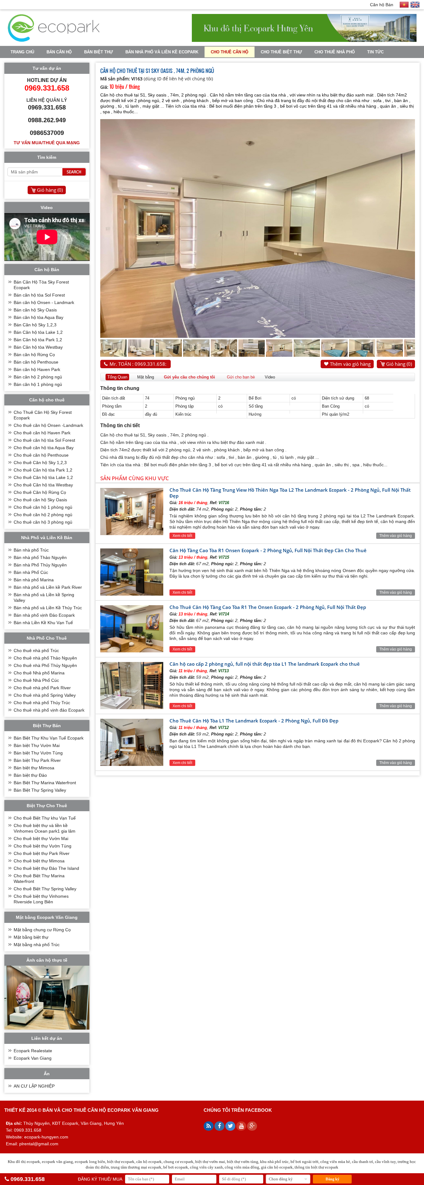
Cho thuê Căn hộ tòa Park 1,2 (43, 469)
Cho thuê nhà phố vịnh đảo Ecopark (49, 710)
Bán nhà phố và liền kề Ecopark (161, 52)
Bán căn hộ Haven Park (37, 369)
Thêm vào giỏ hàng (350, 364)
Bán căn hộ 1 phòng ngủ (38, 384)
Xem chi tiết (182, 536)
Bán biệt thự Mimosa (34, 767)
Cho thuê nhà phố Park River (42, 687)
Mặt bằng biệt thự (31, 937)
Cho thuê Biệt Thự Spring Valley (45, 888)
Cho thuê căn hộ (229, 52)
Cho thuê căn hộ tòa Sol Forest (44, 440)
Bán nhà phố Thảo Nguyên (40, 557)
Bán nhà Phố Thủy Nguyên (40, 564)
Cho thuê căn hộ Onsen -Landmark (48, 425)
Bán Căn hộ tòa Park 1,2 (38, 339)
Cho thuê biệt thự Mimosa (39, 860)
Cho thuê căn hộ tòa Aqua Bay (44, 447)
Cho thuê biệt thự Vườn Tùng (42, 845)
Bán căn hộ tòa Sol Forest (39, 295)
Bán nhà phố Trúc (31, 550)
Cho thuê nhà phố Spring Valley (45, 695)
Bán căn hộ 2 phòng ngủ (38, 376)
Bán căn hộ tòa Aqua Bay (38, 317)
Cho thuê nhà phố (334, 52)
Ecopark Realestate (33, 1050)
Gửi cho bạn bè (241, 377)
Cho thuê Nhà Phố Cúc (36, 680)
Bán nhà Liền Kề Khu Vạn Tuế (43, 622)
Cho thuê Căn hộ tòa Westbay (43, 484)
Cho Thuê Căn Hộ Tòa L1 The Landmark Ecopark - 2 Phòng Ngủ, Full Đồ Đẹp (253, 721)
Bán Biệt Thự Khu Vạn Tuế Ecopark (48, 738)
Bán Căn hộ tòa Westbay (38, 347)
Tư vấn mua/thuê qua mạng (47, 142)
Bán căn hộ (59, 52)
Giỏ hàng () (399, 364)
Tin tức (375, 52)
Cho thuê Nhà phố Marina (39, 672)
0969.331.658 (28, 1179)
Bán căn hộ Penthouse (36, 362)
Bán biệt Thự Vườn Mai (37, 745)
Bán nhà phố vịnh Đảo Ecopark (44, 615)
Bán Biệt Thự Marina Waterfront (45, 782)
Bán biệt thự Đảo (30, 775)
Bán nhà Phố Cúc (31, 572)
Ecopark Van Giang (33, 1058)
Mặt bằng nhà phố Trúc (37, 944)
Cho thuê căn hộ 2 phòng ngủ (43, 514)
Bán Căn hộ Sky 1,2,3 (35, 324)
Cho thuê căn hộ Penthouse (41, 455)
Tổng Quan (117, 377)
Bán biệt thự (98, 52)
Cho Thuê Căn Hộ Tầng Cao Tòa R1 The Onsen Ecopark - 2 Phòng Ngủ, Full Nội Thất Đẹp (267, 607)
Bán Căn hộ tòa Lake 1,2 (38, 332)
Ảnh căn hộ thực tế (46, 960)
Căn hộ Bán (381, 4)
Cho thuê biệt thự (281, 52)
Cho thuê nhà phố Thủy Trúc (42, 702)
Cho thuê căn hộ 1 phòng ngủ (43, 507)
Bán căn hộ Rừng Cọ (34, 354)
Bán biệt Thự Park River (37, 760)
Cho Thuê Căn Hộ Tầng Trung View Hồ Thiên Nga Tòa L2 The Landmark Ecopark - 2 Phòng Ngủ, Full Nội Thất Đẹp (290, 493)
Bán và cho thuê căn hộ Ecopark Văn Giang (101, 1110)
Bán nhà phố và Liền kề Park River (48, 587)
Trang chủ (22, 52)
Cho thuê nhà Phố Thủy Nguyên (45, 665)
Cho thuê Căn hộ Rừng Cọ (40, 492)
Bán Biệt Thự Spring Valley (40, 790)
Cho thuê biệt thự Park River (42, 853)
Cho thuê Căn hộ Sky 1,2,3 (40, 462)
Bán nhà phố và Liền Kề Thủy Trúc (48, 607)
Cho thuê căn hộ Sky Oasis (40, 499)
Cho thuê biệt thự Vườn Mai (41, 838)
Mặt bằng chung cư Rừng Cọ (42, 929)
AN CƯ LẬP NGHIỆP (34, 1086)
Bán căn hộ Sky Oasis (35, 309)
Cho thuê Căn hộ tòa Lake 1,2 (43, 477)
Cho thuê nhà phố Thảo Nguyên (45, 657)
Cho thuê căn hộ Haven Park (42, 432)
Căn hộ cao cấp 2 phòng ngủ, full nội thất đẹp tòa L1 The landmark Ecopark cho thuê (264, 664)
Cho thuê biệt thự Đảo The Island (46, 868)
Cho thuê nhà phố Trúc (36, 650)
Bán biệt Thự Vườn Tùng (38, 752)
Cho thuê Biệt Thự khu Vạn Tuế (45, 818)
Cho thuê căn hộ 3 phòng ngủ (43, 522)
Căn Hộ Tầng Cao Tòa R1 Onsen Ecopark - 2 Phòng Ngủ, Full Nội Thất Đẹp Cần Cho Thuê (268, 550)
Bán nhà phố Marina (34, 579)
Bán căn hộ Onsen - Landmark (44, 302)
